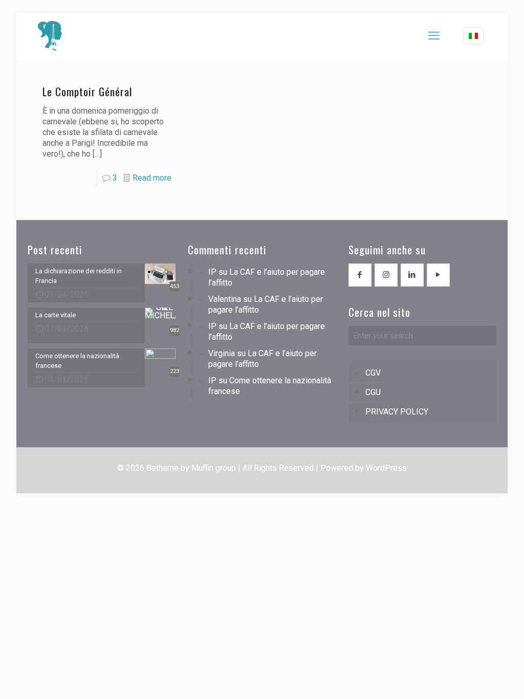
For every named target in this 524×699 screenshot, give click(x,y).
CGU (373, 392)
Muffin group (213, 468)
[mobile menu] (434, 36)
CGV (373, 373)
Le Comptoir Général (87, 91)
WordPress (386, 468)
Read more (152, 178)
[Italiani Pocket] (50, 36)
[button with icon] (360, 275)
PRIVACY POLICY (396, 412)
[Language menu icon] (473, 36)
